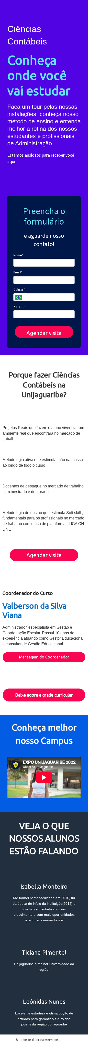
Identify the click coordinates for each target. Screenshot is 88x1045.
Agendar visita (44, 333)
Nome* (18, 255)
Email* (17, 272)
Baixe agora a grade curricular (44, 694)
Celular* (19, 290)
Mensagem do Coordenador (44, 657)
